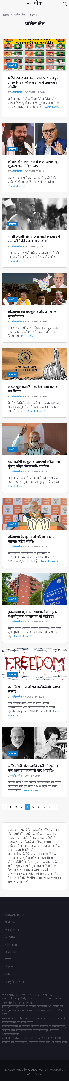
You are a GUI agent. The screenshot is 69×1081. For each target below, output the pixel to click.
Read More (15, 186)
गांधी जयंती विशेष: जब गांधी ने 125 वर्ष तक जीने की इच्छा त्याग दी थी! (34, 239)
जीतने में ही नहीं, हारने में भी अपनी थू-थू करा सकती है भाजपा (33, 164)
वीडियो (9, 974)
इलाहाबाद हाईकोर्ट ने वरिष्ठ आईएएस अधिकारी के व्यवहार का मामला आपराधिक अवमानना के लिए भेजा (34, 846)
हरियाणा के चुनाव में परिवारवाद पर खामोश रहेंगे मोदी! (32, 539)
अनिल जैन (16, 92)
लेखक (9, 967)
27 (50, 807)
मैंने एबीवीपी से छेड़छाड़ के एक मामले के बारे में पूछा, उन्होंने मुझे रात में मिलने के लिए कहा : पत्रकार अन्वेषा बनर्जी (32, 866)
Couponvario (37, 1070)
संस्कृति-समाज (14, 982)
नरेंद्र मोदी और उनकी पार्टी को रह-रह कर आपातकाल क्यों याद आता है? (33, 768)
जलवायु (10, 937)
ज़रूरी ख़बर (12, 930)
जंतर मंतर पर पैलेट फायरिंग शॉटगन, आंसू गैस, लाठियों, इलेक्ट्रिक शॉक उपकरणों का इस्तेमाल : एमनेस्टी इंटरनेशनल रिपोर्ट (33, 834)
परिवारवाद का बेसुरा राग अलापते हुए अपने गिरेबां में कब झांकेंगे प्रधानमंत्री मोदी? (33, 82)
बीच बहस (12, 374)
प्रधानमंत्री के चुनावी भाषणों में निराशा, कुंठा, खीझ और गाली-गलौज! (34, 464)
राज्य (8, 959)
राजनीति (12, 65)
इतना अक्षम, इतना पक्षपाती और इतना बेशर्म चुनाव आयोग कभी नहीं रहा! (33, 614)
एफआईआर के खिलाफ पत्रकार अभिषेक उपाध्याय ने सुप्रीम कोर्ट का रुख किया (32, 856)
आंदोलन (10, 922)
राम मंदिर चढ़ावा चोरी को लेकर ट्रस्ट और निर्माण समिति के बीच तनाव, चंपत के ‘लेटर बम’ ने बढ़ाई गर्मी (34, 878)
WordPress (34, 1074)
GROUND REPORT (16, 915)
